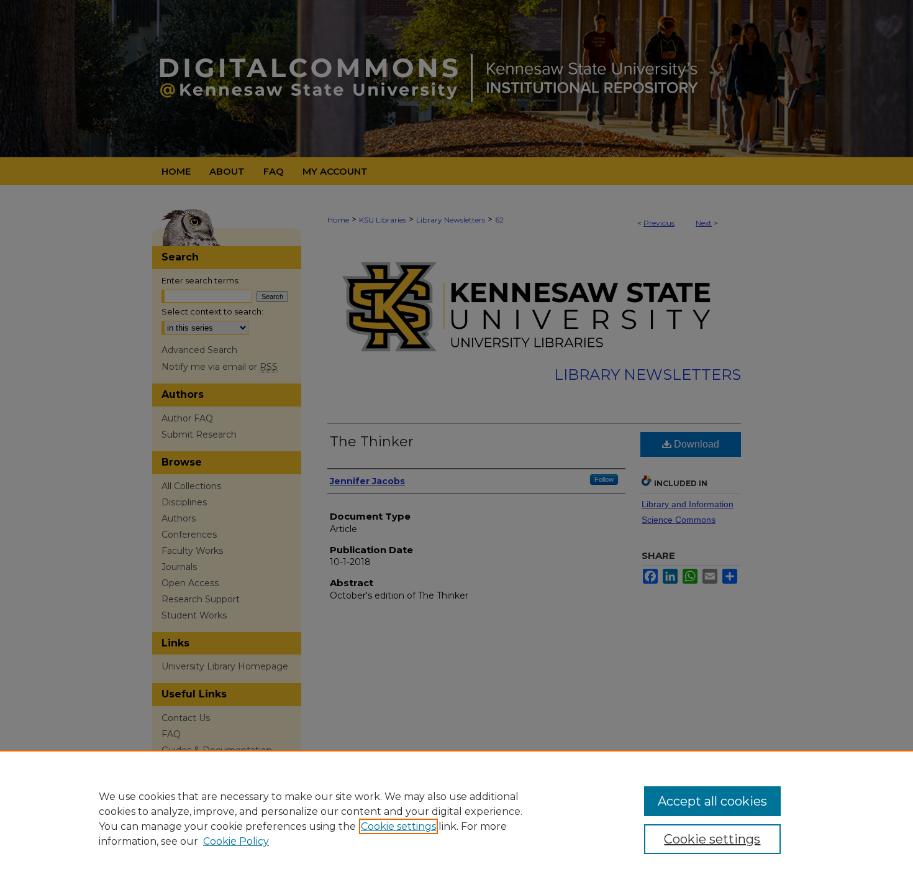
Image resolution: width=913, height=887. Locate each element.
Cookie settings (398, 826)
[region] (456, 818)
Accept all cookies (712, 801)
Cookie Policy (236, 841)
